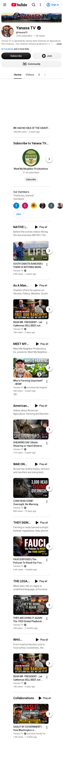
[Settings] (40, 5)
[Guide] (5, 5)
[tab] (18, 75)
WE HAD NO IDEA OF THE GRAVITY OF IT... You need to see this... (31, 128)
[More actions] (47, 264)
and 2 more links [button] (21, 49)
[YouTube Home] (19, 4)
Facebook (8, 49)
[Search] (34, 5)
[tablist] (32, 75)
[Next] (49, 159)
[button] (45, 75)
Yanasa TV (18, 270)
